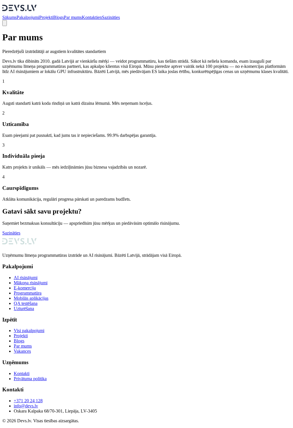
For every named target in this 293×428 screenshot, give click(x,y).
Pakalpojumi (28, 17)
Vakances (22, 351)
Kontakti (90, 17)
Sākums (9, 17)
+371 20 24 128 (28, 400)
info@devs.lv (26, 405)
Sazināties (111, 17)
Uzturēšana (24, 308)
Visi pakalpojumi (29, 330)
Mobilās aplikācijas (31, 298)
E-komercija (25, 287)
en (100, 17)
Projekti (46, 17)
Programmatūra (27, 293)
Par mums (73, 17)
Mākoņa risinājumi (30, 282)
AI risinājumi (25, 277)
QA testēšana (25, 303)
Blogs (58, 17)
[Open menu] (4, 23)
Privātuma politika (30, 378)
